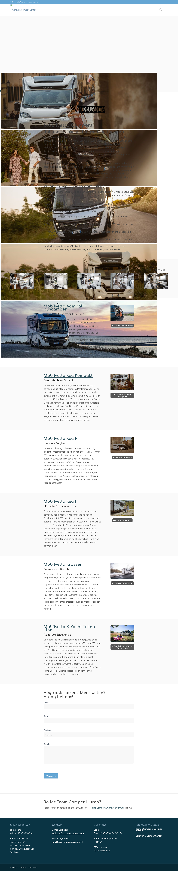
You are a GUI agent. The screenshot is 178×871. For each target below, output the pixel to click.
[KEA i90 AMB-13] (122, 508)
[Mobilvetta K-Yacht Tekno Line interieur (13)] (156, 281)
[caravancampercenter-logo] (23, 10)
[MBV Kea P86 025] (89, 281)
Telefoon (48, 730)
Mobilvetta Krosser (63, 564)
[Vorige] (2, 82)
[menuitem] (160, 10)
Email (47, 716)
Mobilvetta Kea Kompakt (68, 376)
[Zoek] (160, 10)
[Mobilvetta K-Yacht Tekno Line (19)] (122, 633)
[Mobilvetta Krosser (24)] (122, 571)
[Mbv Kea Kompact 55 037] (56, 281)
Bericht (47, 744)
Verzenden (51, 776)
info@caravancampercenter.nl (28, 2)
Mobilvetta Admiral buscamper (63, 308)
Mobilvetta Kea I (60, 501)
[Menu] (166, 9)
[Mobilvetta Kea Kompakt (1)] (122, 382)
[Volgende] (7, 82)
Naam (47, 702)
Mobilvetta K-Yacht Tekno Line (69, 628)
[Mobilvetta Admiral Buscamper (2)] (122, 313)
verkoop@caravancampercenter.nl (68, 833)
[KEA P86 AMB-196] (122, 445)
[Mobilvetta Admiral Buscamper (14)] (22, 281)
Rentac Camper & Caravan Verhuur (106, 808)
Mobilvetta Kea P (60, 439)
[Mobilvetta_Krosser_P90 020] (122, 281)
